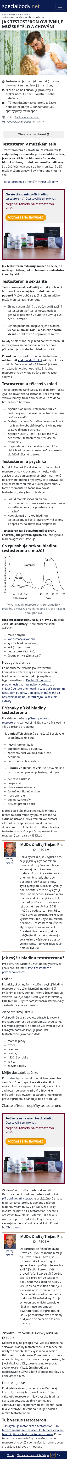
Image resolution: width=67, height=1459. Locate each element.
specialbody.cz (8, 14)
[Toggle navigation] (60, 6)
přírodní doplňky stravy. (17, 1198)
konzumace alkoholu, (21, 639)
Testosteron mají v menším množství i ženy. (30, 182)
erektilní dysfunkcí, (30, 360)
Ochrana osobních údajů (33, 1455)
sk (58, 1455)
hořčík (6, 1227)
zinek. (17, 1227)
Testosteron (23, 14)
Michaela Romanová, (27, 117)
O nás (10, 1455)
